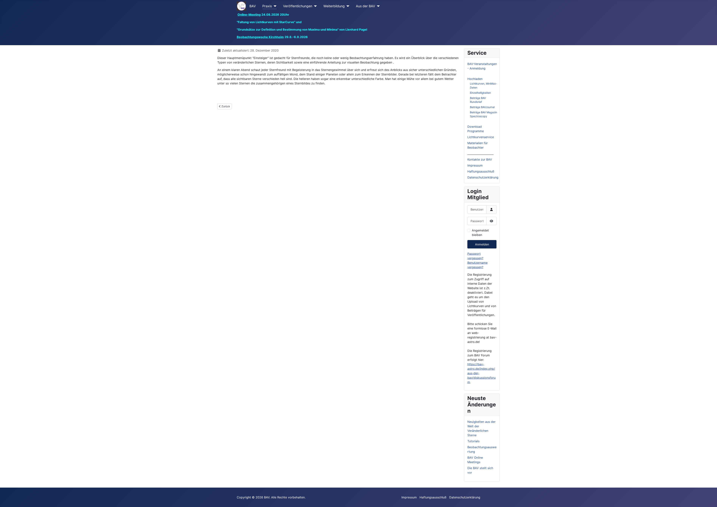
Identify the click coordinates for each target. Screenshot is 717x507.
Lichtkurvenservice (480, 137)
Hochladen (474, 79)
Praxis (267, 6)
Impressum (475, 165)
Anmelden (482, 244)
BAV (252, 6)
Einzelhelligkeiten (480, 92)
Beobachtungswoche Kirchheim (260, 37)
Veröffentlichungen (297, 6)
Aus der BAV (365, 6)
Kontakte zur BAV (479, 159)
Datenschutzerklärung (482, 177)
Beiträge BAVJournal (482, 107)
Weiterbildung (334, 6)
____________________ (480, 153)
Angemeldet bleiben (480, 232)
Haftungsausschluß (480, 171)
